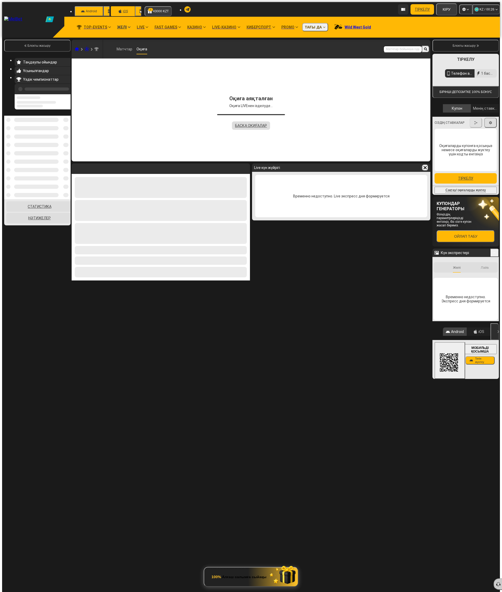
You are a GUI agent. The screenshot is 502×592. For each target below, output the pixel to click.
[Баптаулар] (465, 9)
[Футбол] (87, 49)
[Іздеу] (425, 49)
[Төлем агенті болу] (403, 9)
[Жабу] (494, 382)
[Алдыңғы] (65, 88)
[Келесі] (491, 177)
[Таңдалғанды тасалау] (59, 130)
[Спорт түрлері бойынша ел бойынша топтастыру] (66, 130)
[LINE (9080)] (77, 49)
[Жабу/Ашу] (494, 303)
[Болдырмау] (425, 168)
